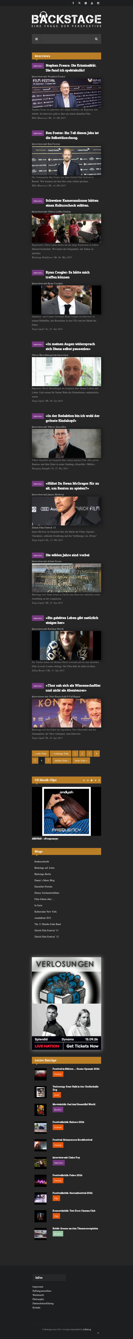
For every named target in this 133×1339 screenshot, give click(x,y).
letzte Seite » (81, 760)
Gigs (56, 1198)
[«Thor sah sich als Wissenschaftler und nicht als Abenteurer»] (66, 713)
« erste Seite (40, 753)
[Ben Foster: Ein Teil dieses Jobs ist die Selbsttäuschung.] (66, 160)
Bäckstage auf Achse (44, 867)
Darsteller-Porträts (43, 886)
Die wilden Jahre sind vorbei (67, 555)
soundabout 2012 (42, 917)
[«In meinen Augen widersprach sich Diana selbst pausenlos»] (66, 371)
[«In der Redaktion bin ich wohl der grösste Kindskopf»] (66, 443)
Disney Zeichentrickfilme (46, 892)
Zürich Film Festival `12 (46, 936)
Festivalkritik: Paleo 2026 (67, 1175)
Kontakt (36, 1307)
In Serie (38, 905)
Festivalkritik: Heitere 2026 (68, 1121)
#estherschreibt (41, 861)
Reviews (57, 1109)
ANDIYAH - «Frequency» (45, 838)
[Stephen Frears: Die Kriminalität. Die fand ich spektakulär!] (66, 93)
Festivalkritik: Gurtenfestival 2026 (73, 1192)
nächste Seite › (62, 760)
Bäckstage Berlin (42, 874)
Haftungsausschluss (42, 1290)
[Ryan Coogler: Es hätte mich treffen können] (66, 300)
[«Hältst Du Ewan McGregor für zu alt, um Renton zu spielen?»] (66, 511)
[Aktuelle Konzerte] (66, 1027)
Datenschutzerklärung (43, 1303)
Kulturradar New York (45, 911)
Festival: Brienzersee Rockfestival (72, 1139)
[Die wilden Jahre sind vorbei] (66, 577)
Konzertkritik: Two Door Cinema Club (74, 1210)
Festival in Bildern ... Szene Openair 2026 (76, 1068)
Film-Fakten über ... (44, 899)
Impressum (38, 1286)
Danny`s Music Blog (44, 880)
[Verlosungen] (66, 980)
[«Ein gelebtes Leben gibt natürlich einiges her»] (66, 645)
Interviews (38, 65)
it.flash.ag (87, 1329)
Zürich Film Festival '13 (44, 527)
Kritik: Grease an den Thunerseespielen (75, 1228)
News (56, 1094)
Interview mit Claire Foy (66, 1157)
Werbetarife (38, 1295)
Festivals (58, 1074)
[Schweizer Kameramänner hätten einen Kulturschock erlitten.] (66, 228)
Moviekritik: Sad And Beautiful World (74, 1104)
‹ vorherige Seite (60, 753)
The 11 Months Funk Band (47, 924)
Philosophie (38, 1299)
